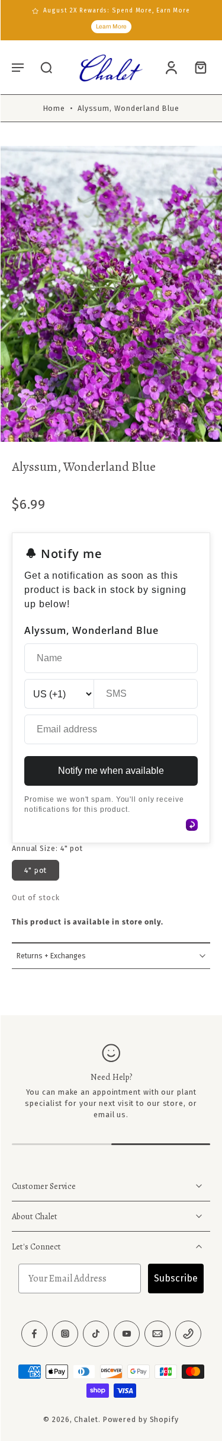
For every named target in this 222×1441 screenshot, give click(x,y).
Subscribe (176, 1278)
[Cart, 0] (197, 68)
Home (54, 108)
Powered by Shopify (141, 1419)
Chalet (86, 1419)
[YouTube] (127, 1334)
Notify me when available (111, 771)
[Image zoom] (111, 294)
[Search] (46, 67)
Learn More (111, 26)
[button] (18, 67)
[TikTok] (96, 1334)
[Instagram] (65, 1334)
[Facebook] (34, 1334)
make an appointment (99, 1092)
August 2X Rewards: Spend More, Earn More (116, 10)
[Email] (157, 1334)
